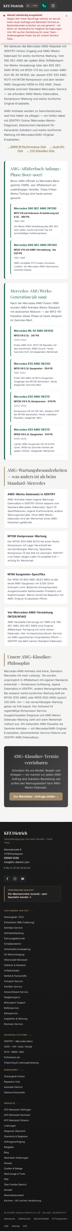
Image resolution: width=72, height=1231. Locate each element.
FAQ (6, 1179)
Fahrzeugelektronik (14, 938)
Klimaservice (11, 1013)
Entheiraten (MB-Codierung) (19, 922)
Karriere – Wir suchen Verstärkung (22, 1200)
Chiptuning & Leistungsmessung (21, 1062)
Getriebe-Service (13, 927)
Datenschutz (24, 1218)
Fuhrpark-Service (13, 981)
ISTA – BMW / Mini (14, 1052)
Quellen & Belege (13, 1168)
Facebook (7, 879)
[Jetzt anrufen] (44, 5)
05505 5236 (11, 858)
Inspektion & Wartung (15, 1018)
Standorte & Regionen (16, 1136)
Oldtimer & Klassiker (15, 965)
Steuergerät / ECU (14, 917)
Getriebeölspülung (13, 933)
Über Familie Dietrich (15, 1184)
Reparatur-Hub (12, 1081)
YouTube (22, 879)
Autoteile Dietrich (13, 1087)
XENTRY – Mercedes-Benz (18, 1041)
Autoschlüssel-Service (16, 992)
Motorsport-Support (14, 1002)
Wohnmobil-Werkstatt (15, 959)
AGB (6, 1226)
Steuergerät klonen (14, 1076)
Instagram (15, 879)
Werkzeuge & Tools (14, 1173)
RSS (25, 1226)
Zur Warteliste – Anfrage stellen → (36, 796)
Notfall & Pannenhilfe (15, 976)
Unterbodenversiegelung (17, 949)
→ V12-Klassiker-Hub (40, 150)
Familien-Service (13, 986)
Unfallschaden (11, 970)
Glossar (8, 1163)
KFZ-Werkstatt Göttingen (17, 1109)
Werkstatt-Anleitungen (16, 1157)
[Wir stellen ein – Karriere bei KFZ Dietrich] (32, 6)
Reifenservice (11, 1008)
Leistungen (10, 1125)
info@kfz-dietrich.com (16, 862)
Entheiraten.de (12, 1057)
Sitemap (16, 1226)
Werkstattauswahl (14, 1195)
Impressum (9, 1218)
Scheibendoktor (12, 943)
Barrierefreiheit (41, 1218)
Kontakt (8, 1190)
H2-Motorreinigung (14, 954)
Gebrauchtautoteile (14, 1092)
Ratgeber (9, 1147)
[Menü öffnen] (53, 6)
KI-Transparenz (59, 1218)
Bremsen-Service (13, 1024)
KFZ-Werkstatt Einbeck (16, 1120)
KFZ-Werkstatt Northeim (17, 1115)
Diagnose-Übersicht (14, 1131)
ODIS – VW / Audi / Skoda (18, 1046)
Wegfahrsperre (12, 997)
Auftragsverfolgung (14, 1141)
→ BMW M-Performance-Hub (26, 146)
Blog (6, 1152)
